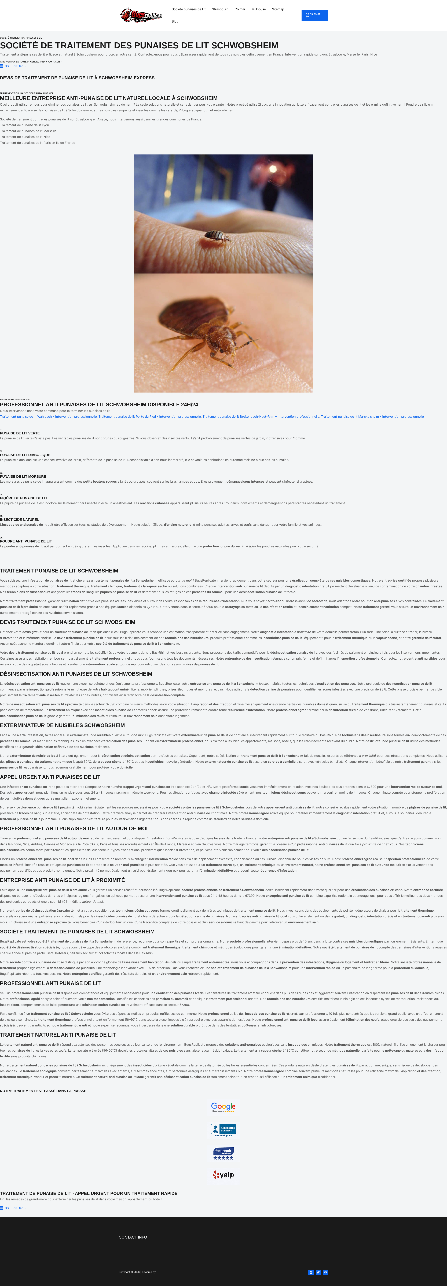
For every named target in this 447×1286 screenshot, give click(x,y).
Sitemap (278, 9)
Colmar (240, 9)
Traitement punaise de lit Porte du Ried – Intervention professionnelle (149, 416)
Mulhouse (259, 9)
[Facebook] (311, 1272)
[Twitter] (318, 1272)
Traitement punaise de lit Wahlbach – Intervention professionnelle (48, 416)
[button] (315, 15)
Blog (175, 21)
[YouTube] (325, 1272)
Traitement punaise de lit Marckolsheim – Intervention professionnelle (372, 416)
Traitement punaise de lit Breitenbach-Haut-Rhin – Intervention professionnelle (261, 416)
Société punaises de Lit (189, 9)
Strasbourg (220, 9)
